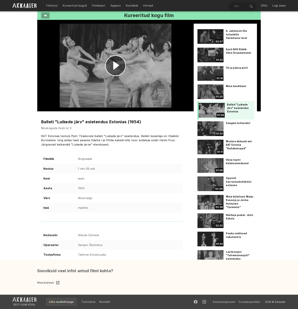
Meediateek (45, 282)
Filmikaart (98, 5)
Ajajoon (115, 5)
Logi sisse (279, 5)
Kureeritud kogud (75, 5)
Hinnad (148, 5)
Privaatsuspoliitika (249, 302)
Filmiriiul (52, 5)
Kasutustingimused (224, 302)
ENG (264, 5)
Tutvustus (88, 301)
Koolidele (132, 5)
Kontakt (104, 301)
